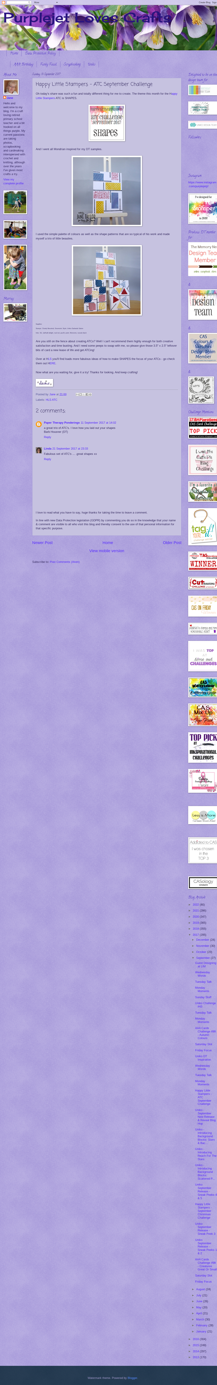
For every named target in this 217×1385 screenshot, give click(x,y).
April (199, 1313)
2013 (196, 1357)
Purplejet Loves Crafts (87, 17)
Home (14, 53)
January (201, 1331)
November (203, 945)
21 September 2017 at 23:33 (70, 448)
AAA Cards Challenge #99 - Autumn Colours (205, 1033)
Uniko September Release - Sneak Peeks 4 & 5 (206, 1191)
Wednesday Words (202, 974)
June (199, 1301)
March (200, 1319)
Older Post (172, 542)
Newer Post (42, 542)
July (199, 1295)
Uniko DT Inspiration (203, 1058)
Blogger (132, 1378)
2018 (196, 928)
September (203, 958)
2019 (196, 922)
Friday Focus (203, 1050)
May (199, 1307)
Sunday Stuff (203, 997)
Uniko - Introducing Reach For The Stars (205, 1154)
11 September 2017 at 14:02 (98, 422)
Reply (47, 437)
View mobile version (106, 551)
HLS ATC (51, 399)
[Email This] (77, 394)
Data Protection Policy (40, 53)
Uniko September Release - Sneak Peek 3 (205, 1229)
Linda (47, 448)
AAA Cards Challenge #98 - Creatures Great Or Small (206, 1264)
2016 (196, 1339)
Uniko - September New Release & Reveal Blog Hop (205, 1116)
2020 (196, 916)
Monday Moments (202, 989)
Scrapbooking (72, 64)
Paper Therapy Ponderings (62, 422)
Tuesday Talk (203, 981)
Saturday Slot (203, 1044)
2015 (196, 1345)
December (203, 939)
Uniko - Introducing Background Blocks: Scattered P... (205, 1172)
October (201, 952)
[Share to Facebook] (87, 394)
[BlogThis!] (80, 394)
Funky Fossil (48, 64)
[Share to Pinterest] (90, 394)
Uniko (91, 64)
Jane (10, 98)
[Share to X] (83, 394)
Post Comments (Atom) (65, 562)
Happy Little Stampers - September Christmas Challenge (203, 1211)
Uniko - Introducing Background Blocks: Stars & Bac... (205, 1136)
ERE (52, 363)
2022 (196, 904)
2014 (196, 1351)
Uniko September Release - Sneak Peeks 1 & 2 (206, 1246)
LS (50, 359)
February (202, 1325)
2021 (196, 910)
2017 (196, 934)
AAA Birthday (23, 64)
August (201, 1289)
